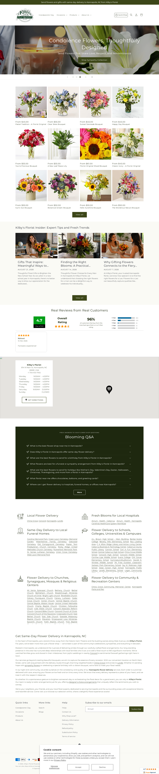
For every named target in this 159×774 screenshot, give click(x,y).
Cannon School (112, 549)
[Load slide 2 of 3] (76, 77)
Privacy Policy (60, 760)
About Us (19, 720)
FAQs (64, 708)
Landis (60, 521)
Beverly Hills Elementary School (114, 542)
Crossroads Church (64, 614)
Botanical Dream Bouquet (59, 208)
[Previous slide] (67, 77)
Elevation (46, 619)
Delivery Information (70, 720)
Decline (102, 767)
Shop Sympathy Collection (79, 60)
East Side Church (50, 616)
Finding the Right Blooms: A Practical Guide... (75, 263)
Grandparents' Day (23, 708)
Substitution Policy (70, 732)
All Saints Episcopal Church (40, 590)
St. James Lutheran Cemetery (41, 552)
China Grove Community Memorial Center (111, 587)
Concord (42, 521)
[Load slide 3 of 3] (80, 77)
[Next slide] (85, 77)
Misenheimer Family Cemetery (51, 542)
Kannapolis (51, 521)
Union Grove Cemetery (66, 552)
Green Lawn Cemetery (58, 539)
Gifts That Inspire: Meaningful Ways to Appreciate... (32, 263)
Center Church (47, 601)
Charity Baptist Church (46, 606)
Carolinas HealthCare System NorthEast (109, 523)
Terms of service (68, 736)
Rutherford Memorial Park (65, 549)
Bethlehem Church (44, 593)
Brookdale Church (69, 595)
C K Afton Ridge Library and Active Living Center (119, 544)
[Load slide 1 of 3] (73, 77)
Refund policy (67, 728)
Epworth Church (34, 622)
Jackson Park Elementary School (106, 565)
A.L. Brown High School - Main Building (110, 539)
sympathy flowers (32, 665)
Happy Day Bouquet (121, 124)
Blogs (41, 712)
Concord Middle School (130, 555)
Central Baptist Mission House (40, 603)
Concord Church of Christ (66, 611)
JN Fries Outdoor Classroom (127, 562)
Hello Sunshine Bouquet (90, 208)
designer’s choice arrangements (83, 682)
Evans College (124, 557)
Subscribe (136, 709)
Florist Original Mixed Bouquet (93, 166)
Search (41, 708)
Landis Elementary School (111, 570)
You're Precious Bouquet (26, 166)
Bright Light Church (51, 595)
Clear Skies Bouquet (56, 124)
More (79, 492)
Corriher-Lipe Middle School (104, 557)
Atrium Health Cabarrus (103, 521)
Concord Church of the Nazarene (41, 614)
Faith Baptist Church (54, 622)
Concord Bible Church (44, 611)
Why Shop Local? (69, 716)
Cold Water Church (43, 609)
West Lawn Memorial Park (38, 555)
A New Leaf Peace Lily (57, 166)
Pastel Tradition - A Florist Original (30, 124)
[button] (61, 15)
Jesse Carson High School (111, 568)
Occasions (19, 712)
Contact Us (66, 712)
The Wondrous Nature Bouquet (126, 208)
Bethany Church (62, 590)
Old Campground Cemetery (50, 544)
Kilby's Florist (28, 764)
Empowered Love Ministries (64, 619)
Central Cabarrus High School (111, 552)
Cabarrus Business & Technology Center (109, 547)
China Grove (32, 521)
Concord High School (108, 555)
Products (19, 716)
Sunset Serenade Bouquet (91, 124)
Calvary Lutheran (62, 598)
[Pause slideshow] (91, 77)
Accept (78, 767)
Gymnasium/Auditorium (121, 560)
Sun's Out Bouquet (23, 208)
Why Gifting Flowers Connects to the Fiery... (120, 263)
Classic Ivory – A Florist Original (126, 166)
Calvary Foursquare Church (40, 598)
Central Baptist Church (66, 601)
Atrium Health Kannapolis (129, 521)
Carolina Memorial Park (37, 539)
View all (79, 214)
